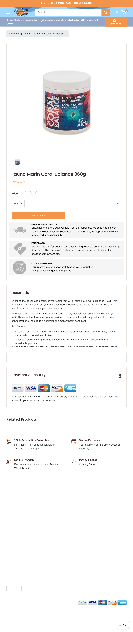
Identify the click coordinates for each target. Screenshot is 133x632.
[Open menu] (8, 12)
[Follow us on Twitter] (15, 602)
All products (24, 33)
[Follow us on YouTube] (33, 602)
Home (12, 33)
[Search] (106, 12)
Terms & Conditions (83, 500)
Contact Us (78, 495)
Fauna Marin (19, 181)
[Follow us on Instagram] (21, 602)
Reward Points (80, 515)
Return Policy (80, 510)
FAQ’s (75, 520)
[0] (124, 12)
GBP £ (11, 589)
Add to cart (38, 215)
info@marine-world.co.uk (22, 523)
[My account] (117, 12)
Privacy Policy (80, 505)
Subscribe (115, 23)
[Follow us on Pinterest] (27, 602)
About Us (77, 490)
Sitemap (77, 525)
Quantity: (17, 203)
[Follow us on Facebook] (8, 602)
